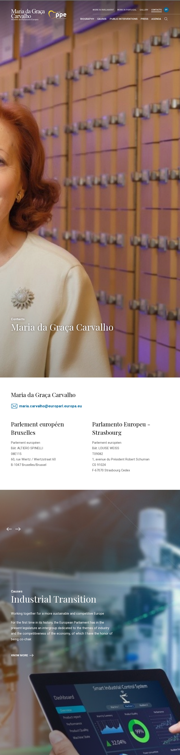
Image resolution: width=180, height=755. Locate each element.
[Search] (166, 19)
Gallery (144, 10)
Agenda (156, 19)
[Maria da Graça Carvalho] (28, 15)
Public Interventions (124, 19)
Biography (87, 19)
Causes (101, 19)
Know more (20, 655)
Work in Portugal (127, 10)
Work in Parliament (103, 10)
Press (144, 19)
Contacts (156, 10)
